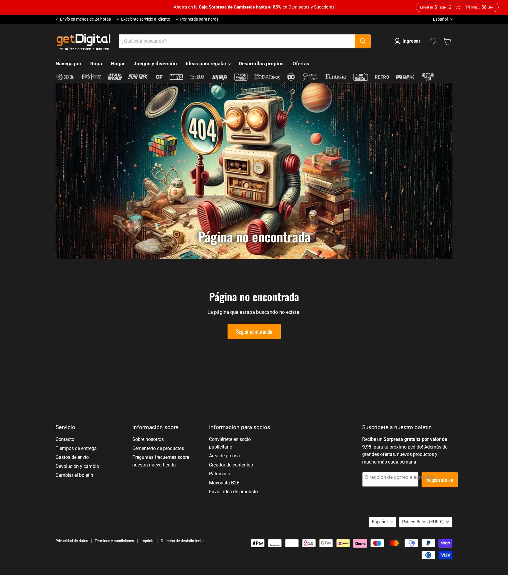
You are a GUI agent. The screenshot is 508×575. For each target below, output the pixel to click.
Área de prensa (224, 456)
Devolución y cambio (77, 466)
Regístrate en (439, 479)
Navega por (68, 63)
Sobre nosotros (148, 439)
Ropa (96, 63)
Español (440, 19)
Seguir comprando (254, 331)
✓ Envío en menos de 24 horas (83, 19)
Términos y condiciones (114, 541)
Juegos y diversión (155, 63)
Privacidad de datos (72, 541)
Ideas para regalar (207, 63)
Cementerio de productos (158, 448)
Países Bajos (423, 521)
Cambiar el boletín (74, 475)
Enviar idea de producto (233, 491)
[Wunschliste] (433, 41)
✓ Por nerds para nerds (197, 19)
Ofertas (301, 63)
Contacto (65, 439)
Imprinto (147, 541)
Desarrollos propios (261, 63)
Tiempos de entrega (76, 448)
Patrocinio (219, 473)
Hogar (118, 63)
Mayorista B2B (224, 483)
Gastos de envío (72, 457)
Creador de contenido (231, 465)
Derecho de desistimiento (182, 541)
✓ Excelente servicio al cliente (143, 19)
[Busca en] (363, 41)
